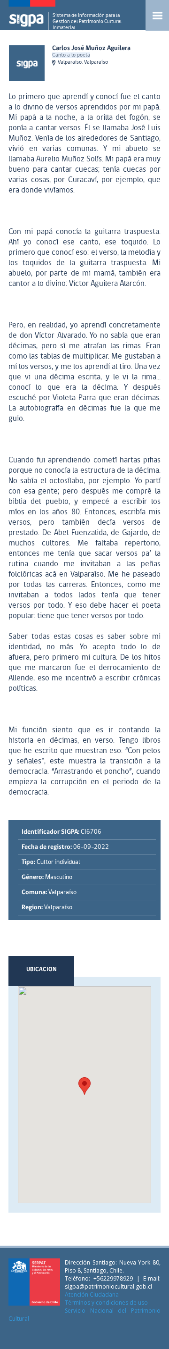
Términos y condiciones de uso (106, 1303)
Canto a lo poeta (71, 55)
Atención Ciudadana (92, 1294)
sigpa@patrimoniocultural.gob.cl (108, 1286)
